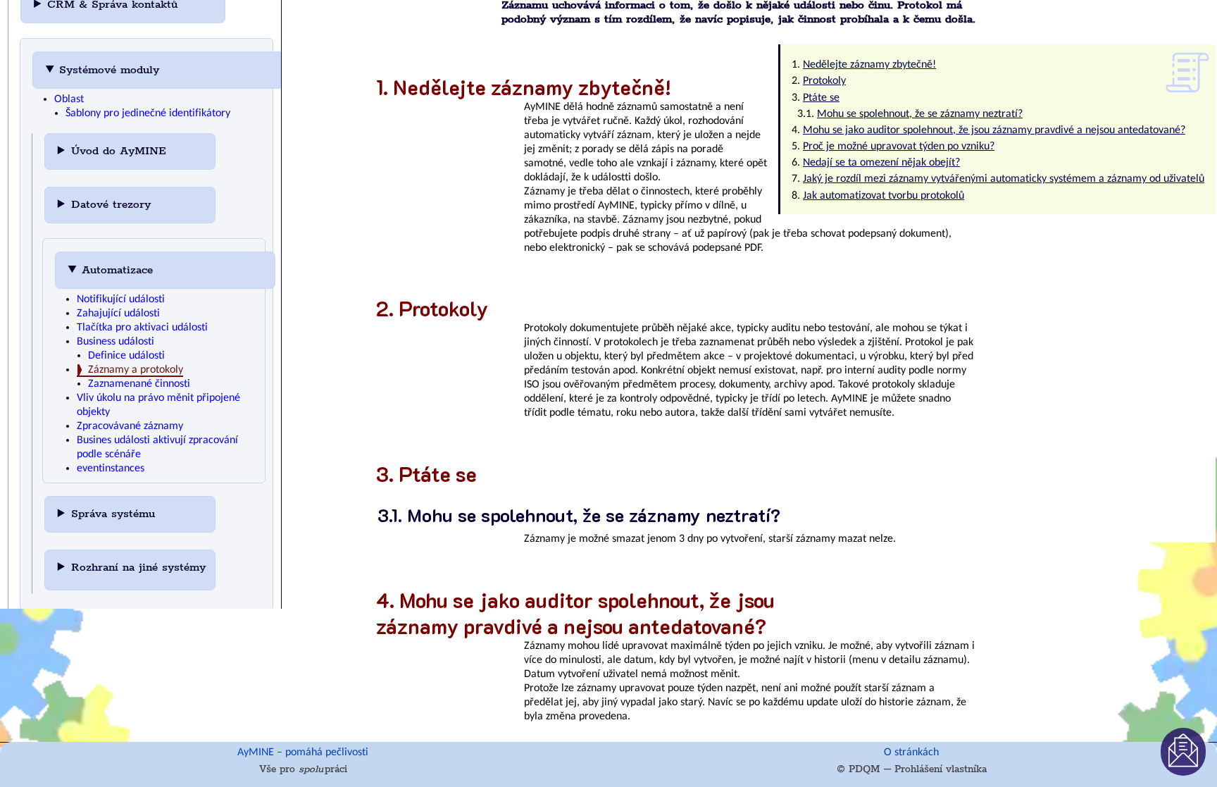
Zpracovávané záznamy (130, 426)
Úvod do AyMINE (120, 151)
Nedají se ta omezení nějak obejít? (881, 162)
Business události (115, 341)
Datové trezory (113, 204)
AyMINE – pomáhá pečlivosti (302, 752)
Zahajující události (118, 313)
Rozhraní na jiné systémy (138, 567)
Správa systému (115, 514)
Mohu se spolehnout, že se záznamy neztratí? (920, 114)
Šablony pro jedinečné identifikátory (147, 113)
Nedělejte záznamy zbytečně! (869, 64)
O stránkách (911, 752)
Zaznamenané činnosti (139, 384)
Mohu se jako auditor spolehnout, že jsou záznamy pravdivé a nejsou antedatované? (994, 130)
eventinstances (110, 468)
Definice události (126, 355)
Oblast (69, 99)
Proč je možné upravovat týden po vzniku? (898, 146)
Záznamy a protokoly (135, 370)
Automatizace (119, 270)
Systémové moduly (111, 70)
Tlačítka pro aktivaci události (142, 327)
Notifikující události (121, 299)
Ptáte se (821, 98)
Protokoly (824, 81)
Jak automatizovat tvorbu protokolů (883, 196)
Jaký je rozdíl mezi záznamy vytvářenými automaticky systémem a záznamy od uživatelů (1003, 179)
